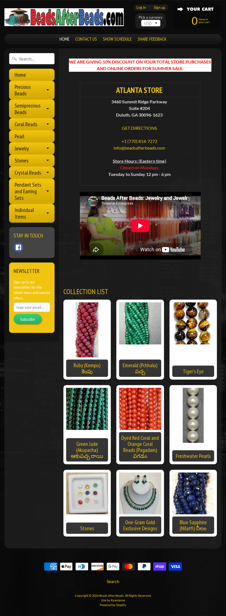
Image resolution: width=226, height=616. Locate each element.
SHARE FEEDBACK (152, 39)
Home (20, 74)
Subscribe (27, 319)
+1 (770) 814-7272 (139, 141)
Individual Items (24, 213)
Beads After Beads (111, 595)
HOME (64, 39)
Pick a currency (151, 17)
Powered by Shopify (113, 605)
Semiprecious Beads (28, 109)
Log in (141, 7)
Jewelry (22, 148)
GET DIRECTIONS (139, 128)
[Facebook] (18, 247)
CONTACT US (86, 39)
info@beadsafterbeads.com (139, 147)
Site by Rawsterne (113, 600)
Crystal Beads (28, 172)
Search (113, 581)
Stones (21, 160)
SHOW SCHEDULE (117, 39)
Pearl (19, 136)
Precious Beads (23, 90)
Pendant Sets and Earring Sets (28, 191)
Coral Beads (26, 124)
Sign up (159, 7)
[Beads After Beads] (64, 17)
